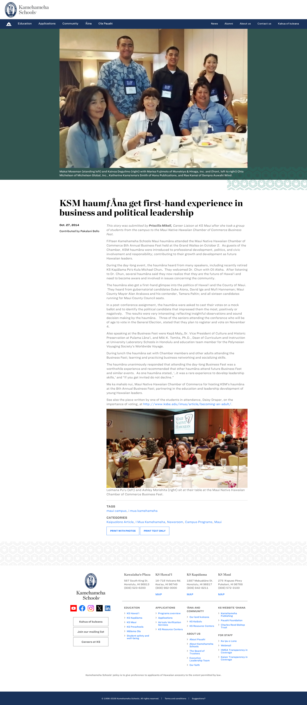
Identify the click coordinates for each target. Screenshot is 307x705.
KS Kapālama (134, 618)
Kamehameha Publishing (229, 614)
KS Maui (131, 622)
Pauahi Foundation (231, 620)
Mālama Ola (134, 631)
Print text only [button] (155, 531)
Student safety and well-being (138, 637)
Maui (218, 522)
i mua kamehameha (142, 510)
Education (25, 23)
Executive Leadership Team (199, 659)
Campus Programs (198, 522)
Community (70, 23)
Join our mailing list (90, 631)
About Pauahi (197, 639)
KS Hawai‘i (133, 613)
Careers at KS (91, 641)
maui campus (116, 510)
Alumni (228, 23)
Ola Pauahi (105, 23)
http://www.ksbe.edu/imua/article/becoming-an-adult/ (187, 404)
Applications (47, 23)
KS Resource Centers (170, 629)
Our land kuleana (199, 617)
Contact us (264, 23)
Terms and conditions (175, 698)
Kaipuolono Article (120, 522)
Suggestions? (198, 698)
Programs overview (169, 613)
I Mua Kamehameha (150, 522)
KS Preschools (135, 627)
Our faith (194, 665)
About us (245, 23)
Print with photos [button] (123, 531)
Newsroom (175, 522)
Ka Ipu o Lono (229, 641)
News (214, 23)
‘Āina (88, 23)
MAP (158, 594)
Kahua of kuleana (288, 23)
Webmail (226, 645)
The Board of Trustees (197, 652)
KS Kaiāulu (195, 621)
